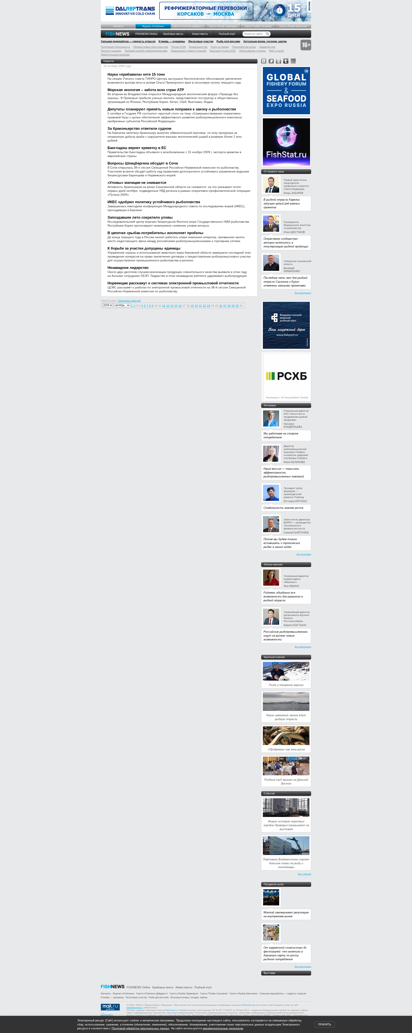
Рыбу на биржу (220, 47)
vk (263, 61)
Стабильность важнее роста (283, 507)
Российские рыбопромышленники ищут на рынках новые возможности (285, 635)
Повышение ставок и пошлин (188, 50)
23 (208, 305)
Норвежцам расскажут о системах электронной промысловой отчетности (173, 283)
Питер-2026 (178, 47)
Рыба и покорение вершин (286, 685)
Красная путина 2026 (223, 50)
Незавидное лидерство (128, 268)
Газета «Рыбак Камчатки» (293, 26)
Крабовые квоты (173, 33)
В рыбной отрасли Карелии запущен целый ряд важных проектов (282, 203)
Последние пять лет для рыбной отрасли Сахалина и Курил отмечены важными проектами (285, 281)
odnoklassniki (278, 61)
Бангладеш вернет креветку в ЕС (137, 148)
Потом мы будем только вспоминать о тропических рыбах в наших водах (282, 543)
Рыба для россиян (228, 41)
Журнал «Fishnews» (153, 26)
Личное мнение (273, 564)
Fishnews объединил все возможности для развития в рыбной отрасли (283, 596)
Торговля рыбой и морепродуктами (145, 50)
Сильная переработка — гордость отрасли (128, 41)
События (269, 793)
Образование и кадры (252, 50)
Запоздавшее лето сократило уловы (140, 217)
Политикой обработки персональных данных (140, 1028)
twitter (271, 61)
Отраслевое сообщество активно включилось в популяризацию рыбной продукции (286, 242)
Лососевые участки (200, 41)
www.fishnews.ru (135, 1007)
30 (237, 305)
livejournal (293, 61)
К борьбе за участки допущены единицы (144, 248)
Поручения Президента (115, 47)
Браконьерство (198, 47)
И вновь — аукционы (172, 41)
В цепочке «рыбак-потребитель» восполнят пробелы (155, 233)
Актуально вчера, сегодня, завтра (265, 41)
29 (233, 305)
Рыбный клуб (227, 33)
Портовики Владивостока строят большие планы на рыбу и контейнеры (286, 863)
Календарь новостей (129, 300)
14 (171, 305)
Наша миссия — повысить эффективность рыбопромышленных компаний (284, 472)
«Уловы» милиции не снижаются (137, 183)
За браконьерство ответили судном (139, 128)
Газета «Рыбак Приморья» (223, 26)
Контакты (118, 26)
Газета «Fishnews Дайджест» (188, 26)
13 (167, 305)
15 (175, 305)
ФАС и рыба (276, 50)
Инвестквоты (200, 33)
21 (200, 305)
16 (180, 305)
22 (204, 305)
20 (196, 305)
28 (228, 305)
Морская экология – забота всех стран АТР (146, 90)
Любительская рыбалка (115, 54)
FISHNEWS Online (146, 33)
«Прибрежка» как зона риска (286, 749)
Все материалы (303, 293)
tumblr (285, 61)
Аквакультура (267, 47)
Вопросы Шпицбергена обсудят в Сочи (143, 163)
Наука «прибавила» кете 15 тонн (136, 74)
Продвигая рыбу (274, 884)
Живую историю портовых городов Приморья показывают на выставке (286, 825)
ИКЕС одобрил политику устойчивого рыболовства (154, 202)
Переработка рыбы (244, 47)
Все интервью (304, 554)
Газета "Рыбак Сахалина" (258, 26)
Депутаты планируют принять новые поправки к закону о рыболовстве (172, 109)
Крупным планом (274, 657)
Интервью (270, 405)
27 (224, 305)
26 (220, 305)
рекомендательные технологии (223, 1028)
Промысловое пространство (150, 47)
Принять (324, 1024)
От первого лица (274, 171)
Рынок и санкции (111, 50)
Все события (304, 874)
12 (163, 305)
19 (192, 305)
